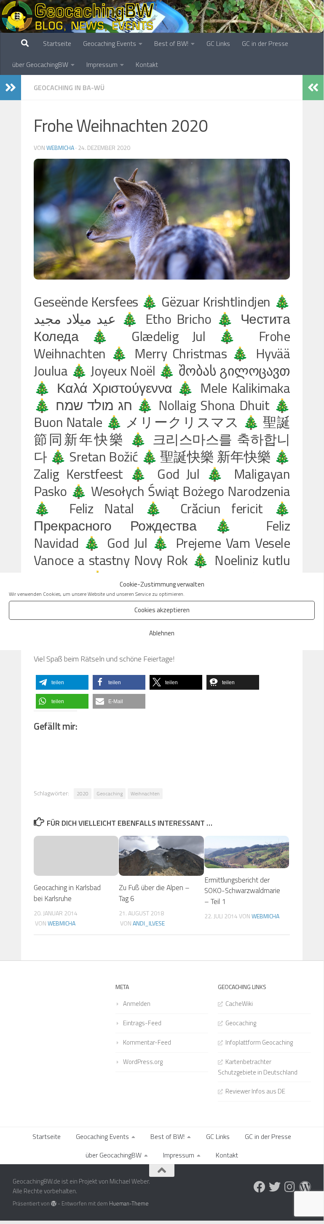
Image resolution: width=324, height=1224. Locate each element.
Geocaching (109, 793)
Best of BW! (171, 43)
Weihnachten (145, 793)
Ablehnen (161, 633)
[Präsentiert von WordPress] (53, 1203)
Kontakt (147, 64)
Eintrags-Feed (142, 1023)
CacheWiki (239, 1003)
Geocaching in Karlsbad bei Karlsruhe (67, 893)
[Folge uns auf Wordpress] (305, 1187)
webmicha (60, 147)
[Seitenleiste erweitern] (10, 87)
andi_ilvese (149, 923)
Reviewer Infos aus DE (255, 1091)
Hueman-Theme (129, 1203)
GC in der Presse (265, 43)
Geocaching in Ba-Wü (69, 88)
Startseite (57, 43)
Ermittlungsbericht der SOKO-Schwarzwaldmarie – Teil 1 (242, 891)
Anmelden (136, 1003)
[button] (62, 682)
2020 (82, 793)
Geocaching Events (109, 43)
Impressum (102, 64)
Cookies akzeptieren (162, 610)
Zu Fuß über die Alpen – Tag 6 (154, 893)
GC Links (218, 43)
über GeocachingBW (40, 64)
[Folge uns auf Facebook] (259, 1187)
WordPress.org (143, 1062)
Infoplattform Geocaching (259, 1042)
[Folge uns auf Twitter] (275, 1187)
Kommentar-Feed (147, 1042)
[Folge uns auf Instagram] (290, 1187)
